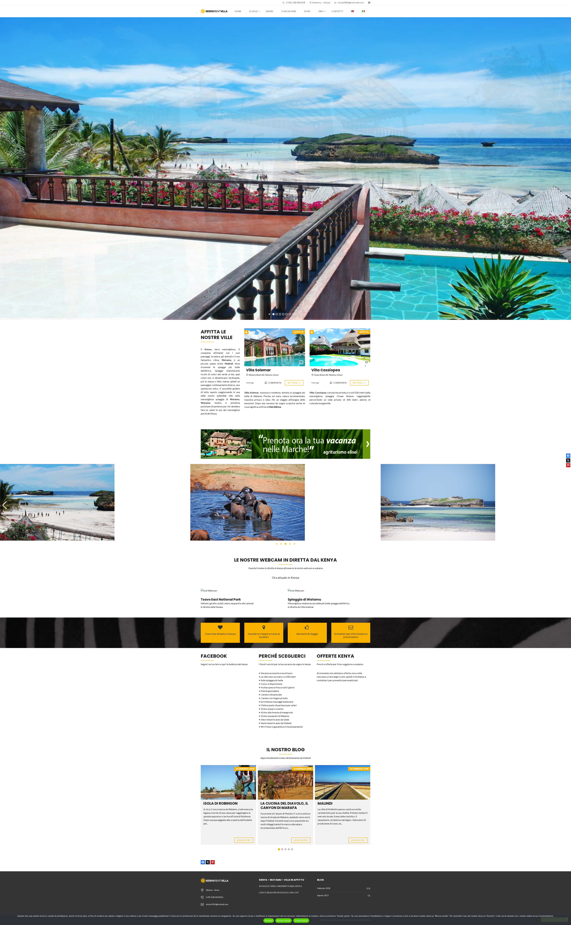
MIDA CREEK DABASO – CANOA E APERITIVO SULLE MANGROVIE (341, 807)
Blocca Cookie (283, 920)
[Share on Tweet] (208, 862)
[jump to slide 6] (290, 314)
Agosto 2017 (323, 895)
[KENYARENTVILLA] (214, 11)
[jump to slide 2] (277, 314)
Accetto (268, 920)
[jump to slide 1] (273, 314)
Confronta (274, 382)
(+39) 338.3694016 (295, 2)
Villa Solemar (258, 370)
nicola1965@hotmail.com (350, 2)
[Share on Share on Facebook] (203, 862)
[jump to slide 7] (293, 314)
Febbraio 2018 (323, 888)
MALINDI (210, 803)
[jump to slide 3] (280, 314)
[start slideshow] (269, 313)
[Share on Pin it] (213, 862)
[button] (4, 505)
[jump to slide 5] (287, 314)
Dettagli (293, 382)
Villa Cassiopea (325, 370)
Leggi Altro (244, 840)
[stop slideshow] (300, 313)
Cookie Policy (301, 920)
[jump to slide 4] (283, 314)
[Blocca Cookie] (567, 918)
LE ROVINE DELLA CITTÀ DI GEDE (283, 805)
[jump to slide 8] (296, 314)
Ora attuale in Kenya (285, 577)
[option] (95, 502)
